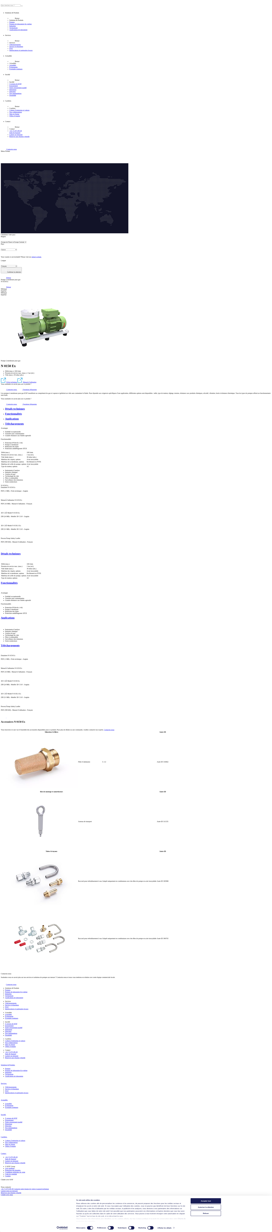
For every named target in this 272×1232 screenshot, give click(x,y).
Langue (3, 260)
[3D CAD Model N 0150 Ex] (3, 524)
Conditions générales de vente (15, 1172)
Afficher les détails (164, 1228)
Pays (2, 244)
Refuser (206, 1213)
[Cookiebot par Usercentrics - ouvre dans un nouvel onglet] (62, 1227)
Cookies (8, 1176)
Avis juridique (10, 1168)
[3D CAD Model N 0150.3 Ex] (3, 536)
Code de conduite (11, 1174)
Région (3, 236)
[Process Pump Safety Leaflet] (3, 549)
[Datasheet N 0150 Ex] (3, 498)
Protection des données (13, 1170)
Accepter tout (206, 1201)
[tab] (138, 408)
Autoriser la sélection (206, 1207)
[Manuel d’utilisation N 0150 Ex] (3, 511)
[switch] (111, 1227)
